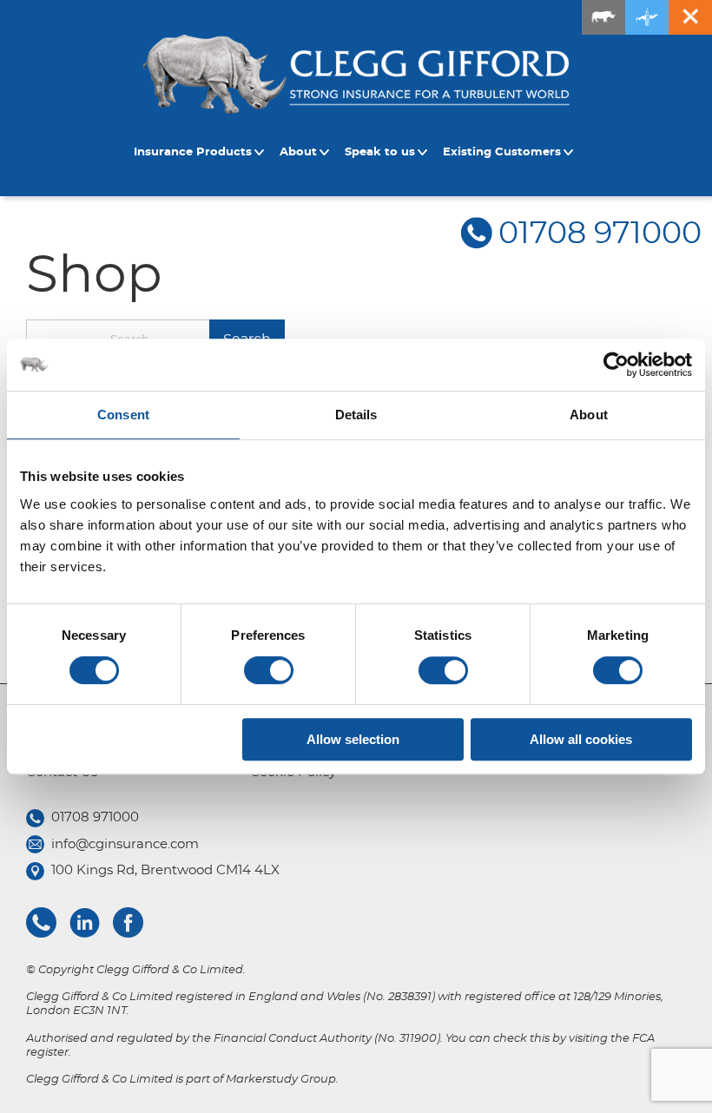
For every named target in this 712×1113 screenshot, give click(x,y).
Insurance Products (193, 152)
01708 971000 (600, 234)
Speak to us (380, 152)
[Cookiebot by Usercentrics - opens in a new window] (616, 365)
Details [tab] (356, 414)
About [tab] (589, 414)
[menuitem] (201, 152)
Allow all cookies (581, 739)
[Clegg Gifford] (356, 74)
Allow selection (353, 739)
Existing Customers (502, 152)
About (298, 152)
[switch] (268, 670)
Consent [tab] (123, 414)
